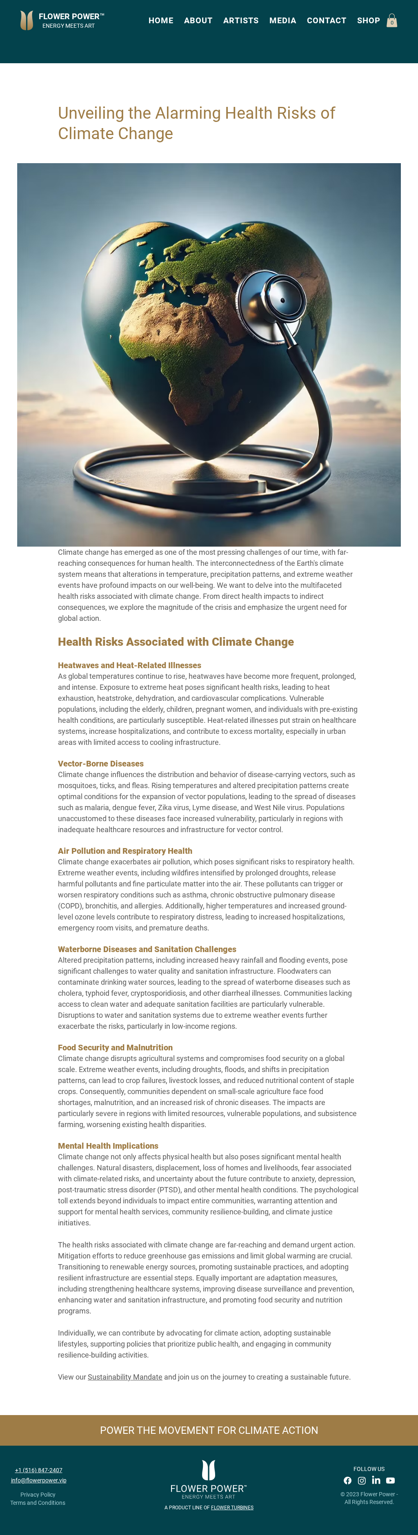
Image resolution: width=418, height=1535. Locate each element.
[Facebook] (347, 1480)
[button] (198, 20)
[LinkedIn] (376, 1480)
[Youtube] (390, 1480)
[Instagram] (362, 1480)
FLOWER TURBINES (232, 1508)
